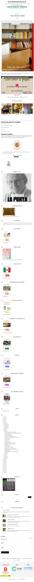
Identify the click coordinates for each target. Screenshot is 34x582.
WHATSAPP (21, 97)
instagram (14, 558)
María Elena (6, 452)
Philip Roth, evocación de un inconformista (11, 449)
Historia (17, 3)
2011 (4, 470)
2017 (4, 463)
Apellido (2, 547)
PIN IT (26, 97)
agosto (6, 428)
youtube (19, 558)
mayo (5, 453)
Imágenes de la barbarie (11, 519)
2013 (4, 467)
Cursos (13, 3)
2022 (4, 421)
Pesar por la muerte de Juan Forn (10, 436)
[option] (6, 109)
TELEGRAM (17, 97)
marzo (5, 456)
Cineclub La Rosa (29, 558)
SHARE (8, 97)
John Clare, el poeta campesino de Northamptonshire (13, 433)
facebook (4, 558)
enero (5, 458)
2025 (4, 418)
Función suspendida (6, 510)
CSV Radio (20, 3)
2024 (4, 419)
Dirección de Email (4, 539)
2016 (4, 464)
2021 (4, 422)
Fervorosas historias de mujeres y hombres (11, 451)
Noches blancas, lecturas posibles (13, 524)
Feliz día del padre (7, 438)
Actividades (10, 3)
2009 (4, 472)
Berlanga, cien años (8, 446)
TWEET (12, 97)
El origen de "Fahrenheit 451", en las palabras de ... (12, 437)
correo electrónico (21, 137)
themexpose (17, 579)
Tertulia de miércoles (8, 434)
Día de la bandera (7, 439)
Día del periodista (7, 450)
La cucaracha (7, 440)
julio (5, 429)
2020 (4, 459)
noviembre (6, 425)
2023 (4, 420)
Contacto (24, 3)
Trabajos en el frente (8, 441)
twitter (9, 558)
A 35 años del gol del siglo (8, 435)
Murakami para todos (11, 528)
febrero (6, 457)
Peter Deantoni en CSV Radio (9, 447)
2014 (4, 466)
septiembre (6, 427)
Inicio (6, 3)
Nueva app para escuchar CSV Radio (10, 448)
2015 (4, 465)
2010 (4, 471)
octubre (6, 426)
